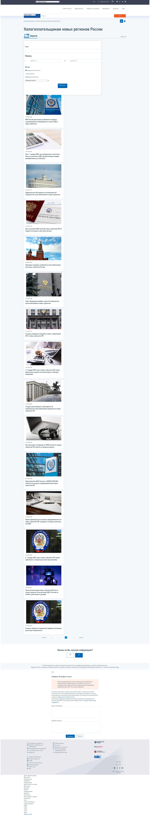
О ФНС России (67, 8)
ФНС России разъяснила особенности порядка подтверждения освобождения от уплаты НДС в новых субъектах (41, 122)
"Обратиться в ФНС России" (66, 697)
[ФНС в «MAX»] (125, 1)
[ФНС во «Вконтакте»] (117, 1)
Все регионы (30, 74)
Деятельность (79, 8)
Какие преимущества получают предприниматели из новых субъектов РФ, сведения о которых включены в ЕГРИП (43, 522)
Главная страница (29, 21)
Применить (62, 85)
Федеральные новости (33, 70)
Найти (120, 16)
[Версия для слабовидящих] (94, 2)
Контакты (116, 8)
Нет (70, 654)
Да (79, 654)
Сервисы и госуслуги (93, 8)
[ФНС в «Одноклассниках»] (120, 1)
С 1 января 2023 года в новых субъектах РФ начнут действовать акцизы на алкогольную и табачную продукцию (42, 372)
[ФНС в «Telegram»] (122, 1)
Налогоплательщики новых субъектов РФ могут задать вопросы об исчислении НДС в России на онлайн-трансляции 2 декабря (41, 592)
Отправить (70, 736)
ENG (123, 8)
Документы (106, 8)
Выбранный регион (33, 77)
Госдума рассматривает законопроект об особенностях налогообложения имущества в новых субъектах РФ (43, 409)
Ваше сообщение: (57, 706)
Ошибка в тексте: (57, 720)
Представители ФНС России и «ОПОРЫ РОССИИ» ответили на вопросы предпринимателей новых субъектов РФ (41, 483)
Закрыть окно (28, 814)
